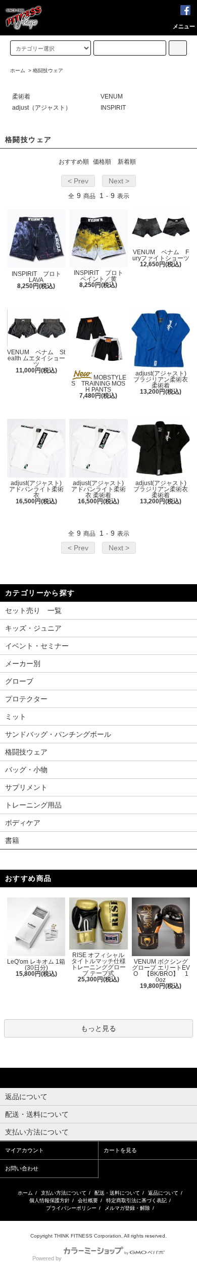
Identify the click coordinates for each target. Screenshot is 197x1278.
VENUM (112, 96)
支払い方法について (63, 1193)
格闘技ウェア (48, 70)
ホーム (17, 70)
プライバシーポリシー (71, 1208)
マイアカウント (24, 1150)
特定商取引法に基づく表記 (136, 1200)
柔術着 (21, 96)
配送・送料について (117, 1193)
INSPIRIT (113, 107)
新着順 (127, 161)
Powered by (47, 1258)
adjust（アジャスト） (41, 107)
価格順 (102, 161)
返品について (163, 1193)
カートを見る (120, 1150)
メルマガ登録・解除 (127, 1208)
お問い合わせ (21, 1168)
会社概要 (88, 1200)
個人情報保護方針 (49, 1200)
